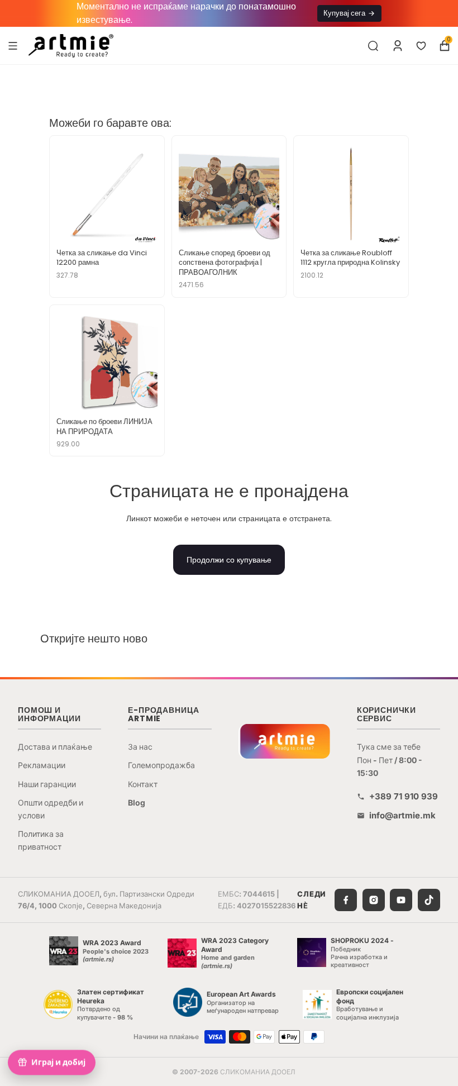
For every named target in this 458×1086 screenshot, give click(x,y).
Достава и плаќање (55, 746)
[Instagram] (373, 900)
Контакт (143, 784)
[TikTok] (429, 900)
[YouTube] (401, 900)
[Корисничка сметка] (397, 46)
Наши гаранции (47, 784)
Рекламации (41, 765)
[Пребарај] (373, 46)
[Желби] (421, 46)
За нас (140, 746)
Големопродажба (161, 765)
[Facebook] (346, 900)
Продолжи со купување (229, 559)
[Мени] (13, 45)
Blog (136, 802)
